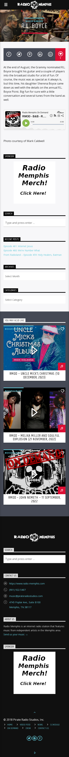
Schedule (55, 725)
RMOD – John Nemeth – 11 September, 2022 (34, 499)
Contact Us (43, 728)
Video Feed (25, 725)
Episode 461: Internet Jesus (18, 246)
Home (10, 725)
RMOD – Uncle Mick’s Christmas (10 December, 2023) (34, 375)
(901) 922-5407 (17, 589)
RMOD (28, 328)
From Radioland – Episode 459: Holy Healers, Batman (33, 254)
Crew (28, 728)
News (40, 725)
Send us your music (14, 634)
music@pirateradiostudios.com (26, 596)
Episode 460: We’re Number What (22, 250)
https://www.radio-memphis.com (27, 583)
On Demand (12, 728)
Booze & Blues (34, 21)
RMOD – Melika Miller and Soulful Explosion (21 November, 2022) (34, 437)
